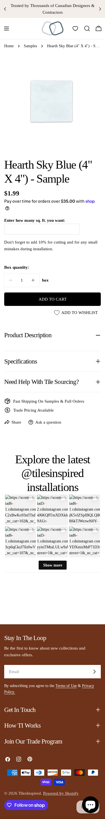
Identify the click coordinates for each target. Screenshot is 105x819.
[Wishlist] (75, 28)
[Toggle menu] (6, 28)
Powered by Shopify (61, 793)
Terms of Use (66, 686)
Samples (30, 46)
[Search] (87, 28)
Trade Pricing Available (33, 410)
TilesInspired (29, 793)
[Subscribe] (94, 672)
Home (9, 46)
